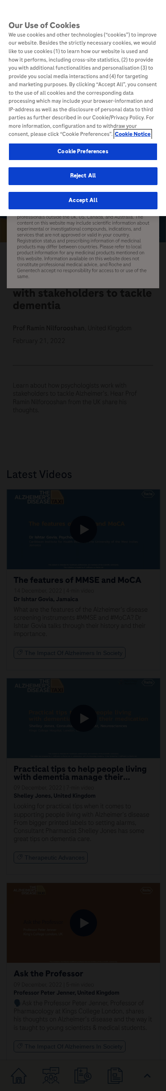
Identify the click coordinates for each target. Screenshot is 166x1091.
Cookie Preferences (82, 151)
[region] (83, 108)
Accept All (83, 200)
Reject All (83, 176)
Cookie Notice (133, 134)
